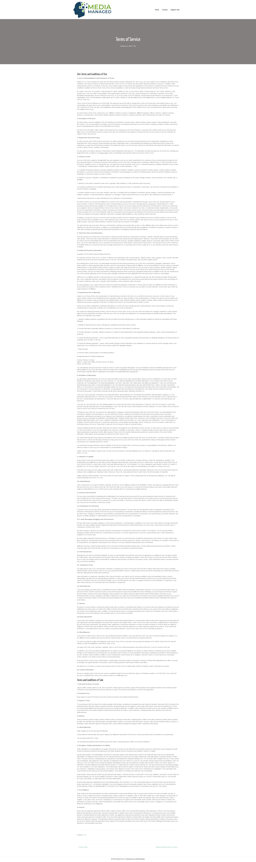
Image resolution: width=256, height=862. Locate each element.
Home (157, 10)
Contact (165, 10)
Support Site (175, 10)
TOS (134, 46)
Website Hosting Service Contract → (167, 847)
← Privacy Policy (82, 847)
